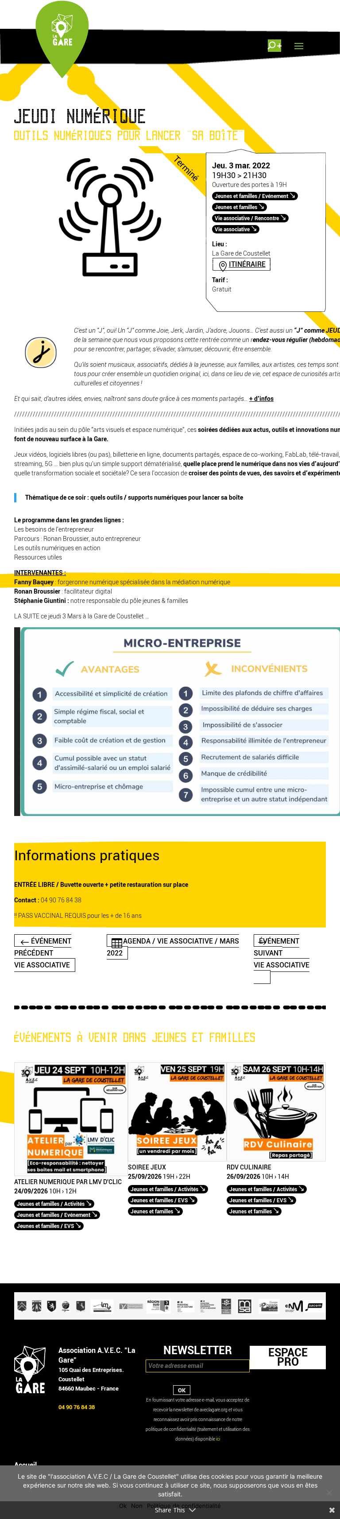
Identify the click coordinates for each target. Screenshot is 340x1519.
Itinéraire (247, 264)
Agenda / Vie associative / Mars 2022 (173, 946)
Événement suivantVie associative (281, 952)
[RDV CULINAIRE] (276, 1159)
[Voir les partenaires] (170, 1317)
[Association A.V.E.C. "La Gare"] (30, 1391)
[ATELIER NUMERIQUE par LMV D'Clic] (71, 1174)
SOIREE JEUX (147, 1167)
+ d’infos (261, 399)
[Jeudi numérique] (110, 279)
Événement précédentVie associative (42, 952)
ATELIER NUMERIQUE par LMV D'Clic (68, 1182)
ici (218, 1439)
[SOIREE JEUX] (177, 1159)
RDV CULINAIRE (249, 1167)
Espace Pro (288, 1357)
